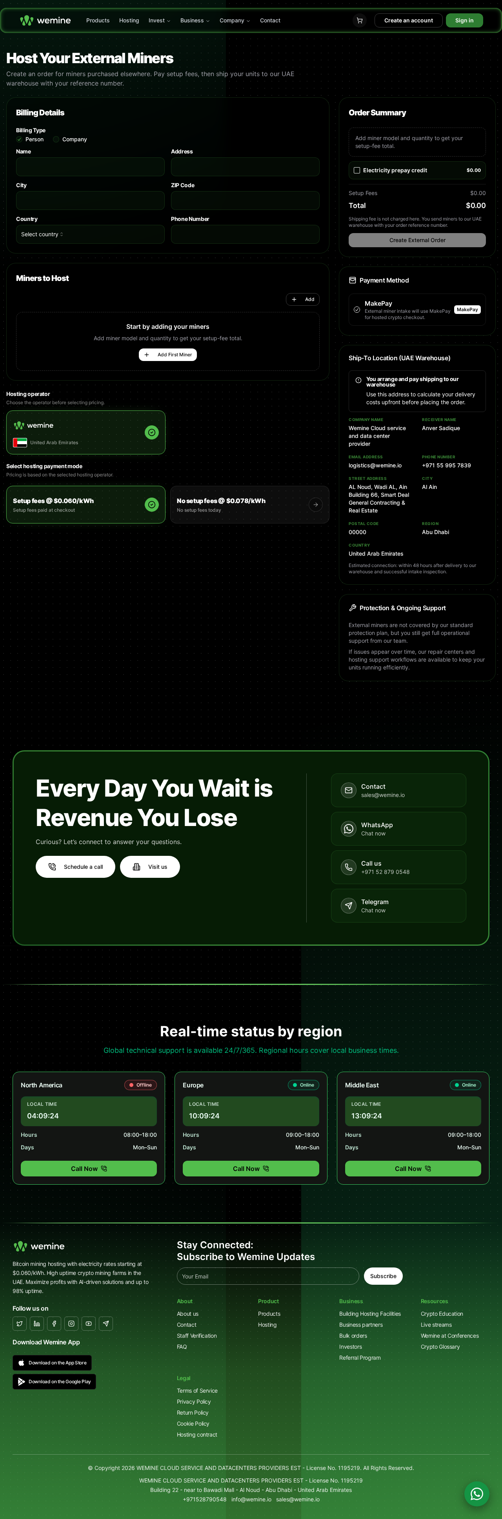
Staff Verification (197, 1335)
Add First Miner (175, 354)
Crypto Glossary (440, 1346)
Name (23, 151)
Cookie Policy (193, 1423)
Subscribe (383, 1276)
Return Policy (193, 1412)
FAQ (182, 1346)
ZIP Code (182, 185)
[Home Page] (45, 20)
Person (34, 139)
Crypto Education (442, 1313)
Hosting (129, 20)
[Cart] (360, 20)
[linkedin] (37, 1324)
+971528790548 (205, 1499)
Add (310, 299)
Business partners (360, 1324)
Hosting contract (197, 1434)
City (21, 185)
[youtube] (89, 1324)
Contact (270, 20)
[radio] (19, 139)
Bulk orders (353, 1335)
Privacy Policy (194, 1401)
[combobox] (90, 234)
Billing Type (30, 130)
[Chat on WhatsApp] (476, 1493)
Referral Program (359, 1357)
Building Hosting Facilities (370, 1313)
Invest (157, 20)
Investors (350, 1346)
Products (98, 20)
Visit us (157, 866)
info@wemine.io (251, 1499)
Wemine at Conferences (450, 1335)
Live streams (436, 1324)
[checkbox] (357, 170)
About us (187, 1313)
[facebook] (54, 1324)
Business (192, 20)
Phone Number (190, 219)
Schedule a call (83, 866)
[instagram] (71, 1324)
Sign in (464, 20)
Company (232, 20)
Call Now (84, 1169)
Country (27, 219)
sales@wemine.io (298, 1499)
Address (182, 151)
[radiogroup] (168, 139)
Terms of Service (197, 1390)
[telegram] (106, 1324)
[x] (20, 1324)
